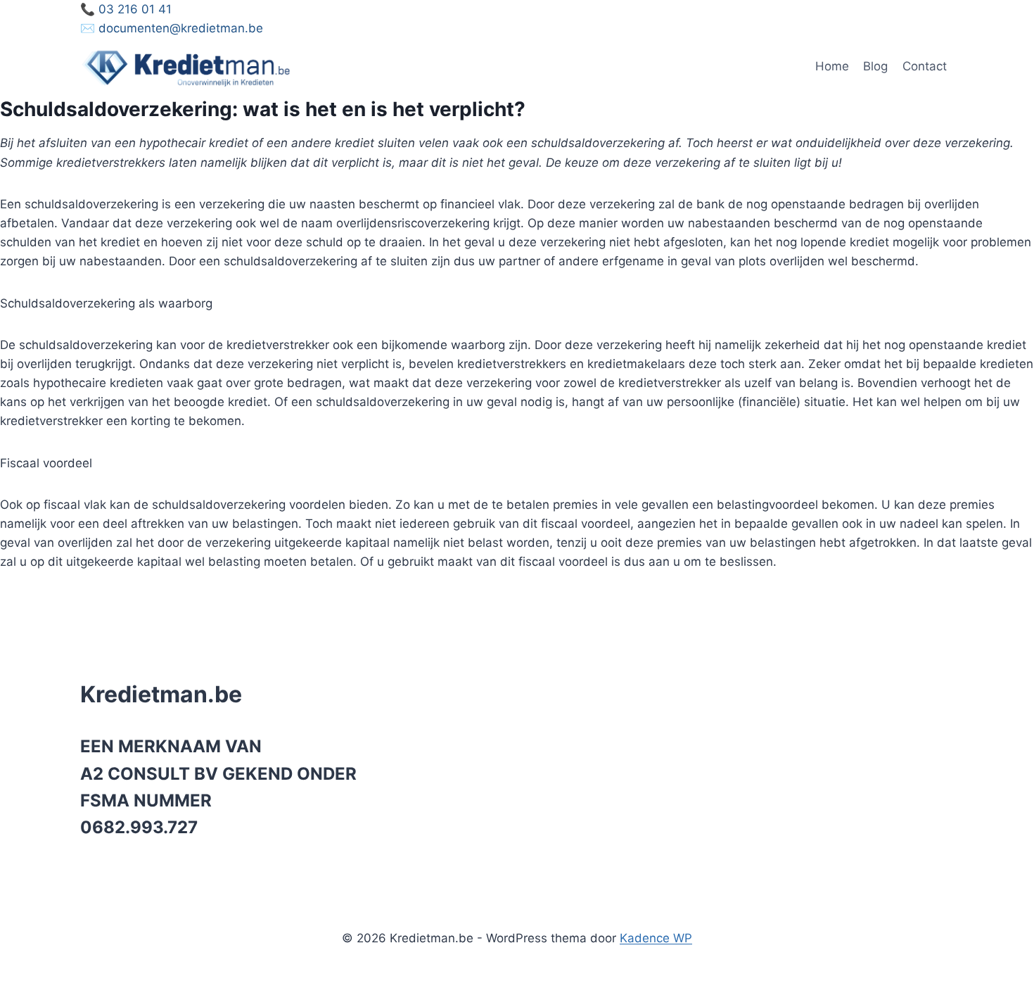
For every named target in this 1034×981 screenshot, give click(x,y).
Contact (924, 66)
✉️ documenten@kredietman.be (171, 28)
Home (832, 66)
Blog (875, 66)
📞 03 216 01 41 (126, 9)
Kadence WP (656, 938)
